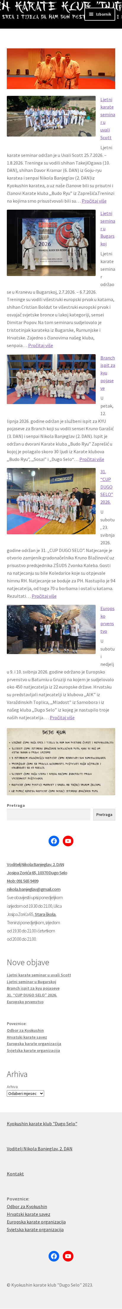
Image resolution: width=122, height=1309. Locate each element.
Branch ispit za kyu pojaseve (33, 988)
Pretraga (16, 805)
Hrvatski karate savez (27, 1037)
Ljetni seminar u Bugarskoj (31, 981)
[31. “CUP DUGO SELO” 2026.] (51, 505)
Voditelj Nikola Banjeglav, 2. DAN (35, 864)
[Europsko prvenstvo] (51, 633)
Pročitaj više (94, 201)
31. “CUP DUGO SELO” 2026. (106, 487)
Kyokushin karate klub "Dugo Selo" (42, 1123)
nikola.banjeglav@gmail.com (33, 889)
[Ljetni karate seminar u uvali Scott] (51, 120)
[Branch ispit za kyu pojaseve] (51, 383)
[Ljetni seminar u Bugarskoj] (51, 247)
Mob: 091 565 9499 (22, 881)
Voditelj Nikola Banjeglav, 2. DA (38, 1149)
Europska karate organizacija (34, 1043)
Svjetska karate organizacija (33, 1050)
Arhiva (12, 1086)
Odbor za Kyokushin (25, 1030)
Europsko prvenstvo (25, 1001)
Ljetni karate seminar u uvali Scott (39, 975)
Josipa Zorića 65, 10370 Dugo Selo (37, 873)
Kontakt (15, 1174)
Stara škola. (45, 914)
